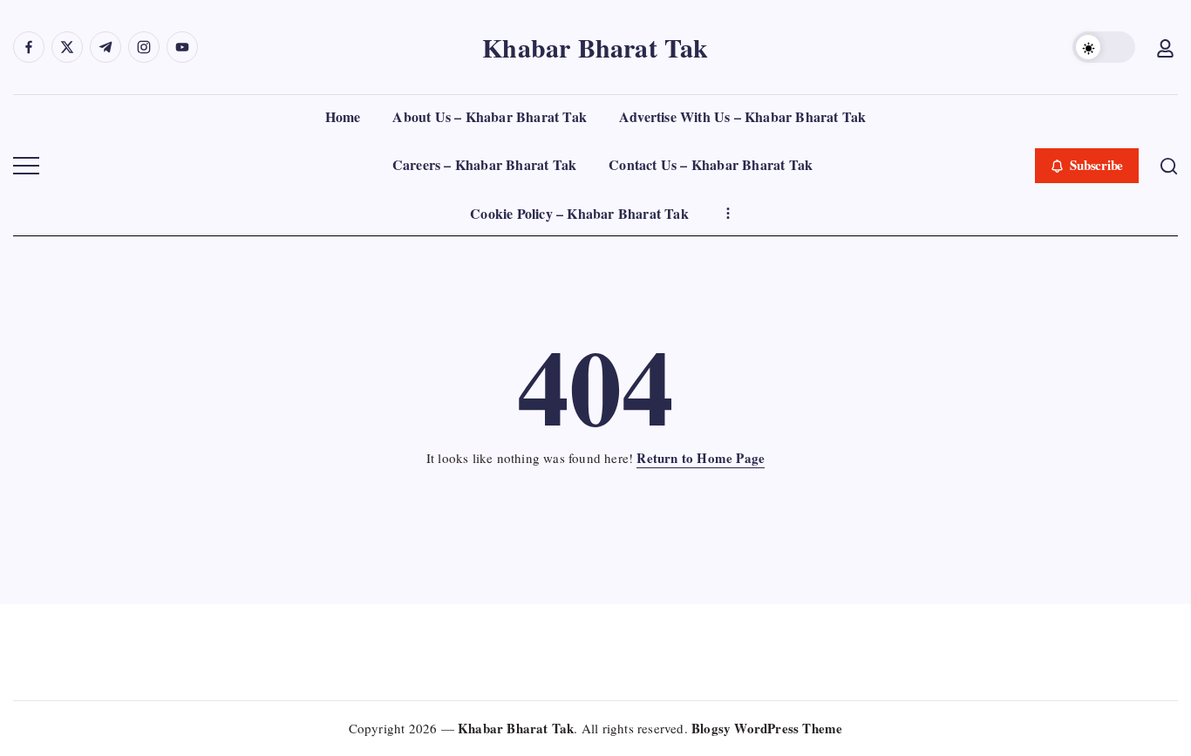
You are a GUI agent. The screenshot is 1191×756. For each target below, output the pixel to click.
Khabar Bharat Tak (595, 47)
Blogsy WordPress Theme (766, 728)
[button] (1103, 47)
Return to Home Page (700, 457)
